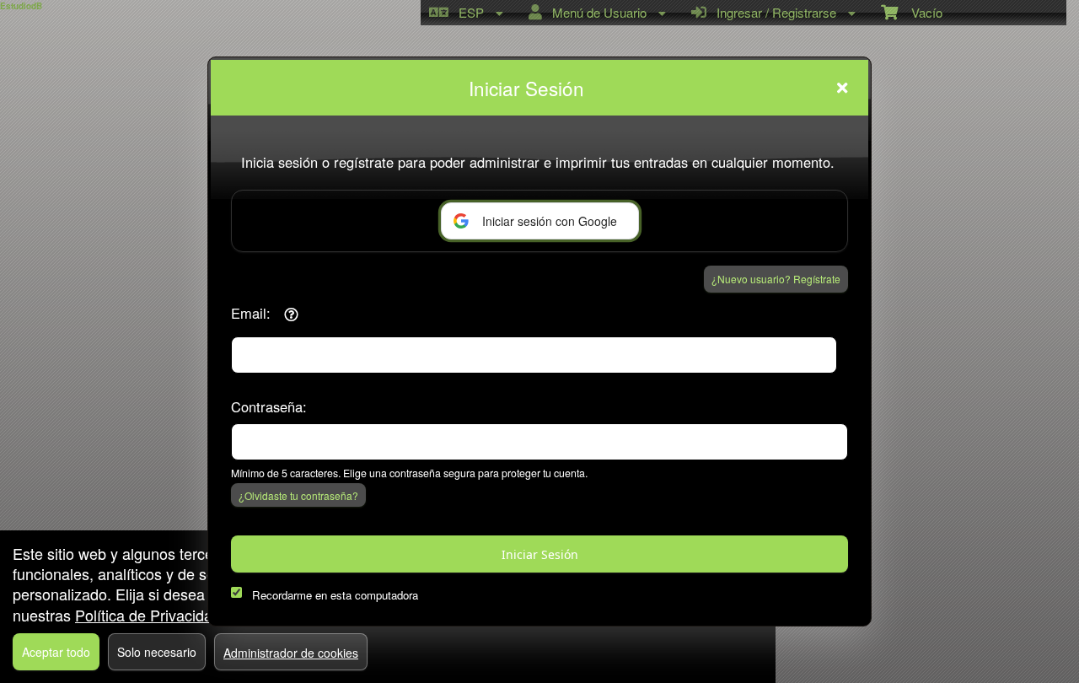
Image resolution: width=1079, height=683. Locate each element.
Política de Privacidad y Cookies (183, 615)
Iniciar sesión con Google (549, 220)
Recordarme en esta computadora (335, 595)
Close (842, 87)
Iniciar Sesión (540, 554)
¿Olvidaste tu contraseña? (298, 495)
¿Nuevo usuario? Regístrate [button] (775, 279)
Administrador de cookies (290, 652)
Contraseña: (269, 406)
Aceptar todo (56, 651)
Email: (251, 313)
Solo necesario (156, 651)
